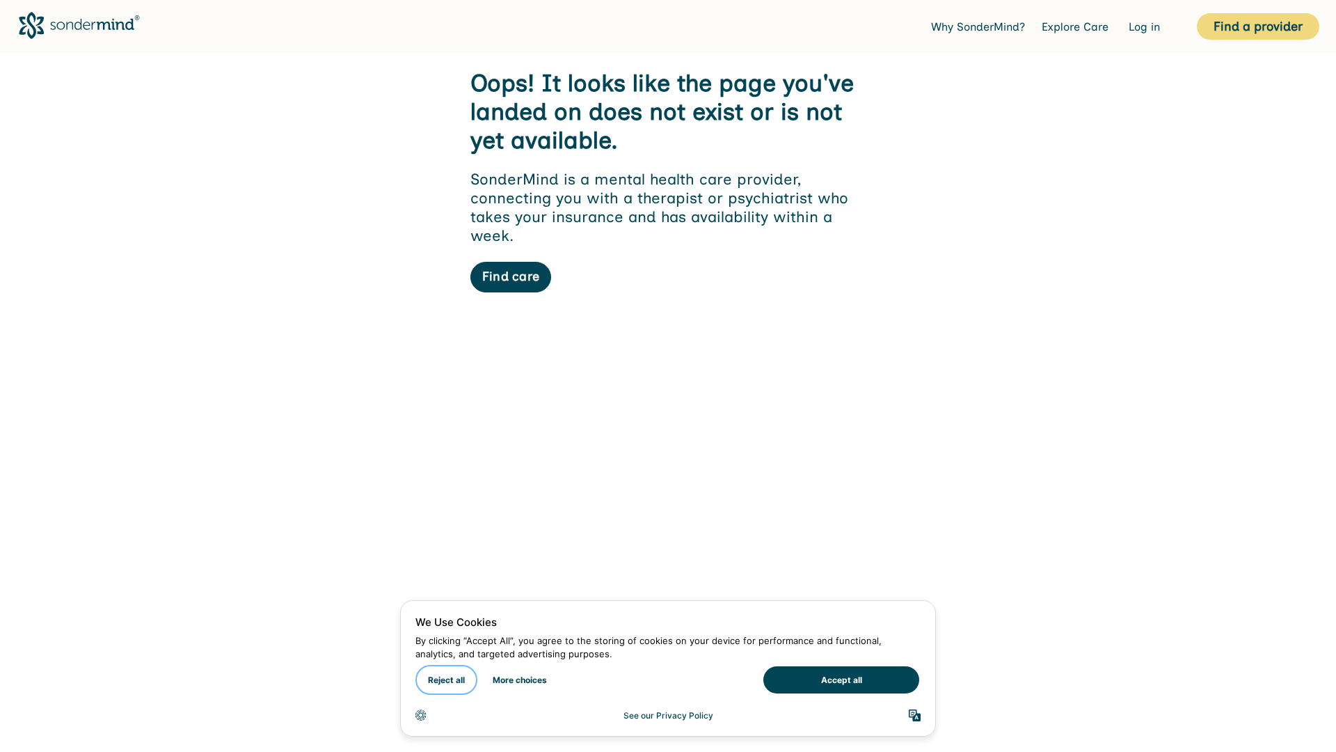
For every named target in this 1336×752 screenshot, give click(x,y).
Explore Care (1077, 26)
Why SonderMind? (978, 26)
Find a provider (1258, 26)
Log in (1146, 26)
